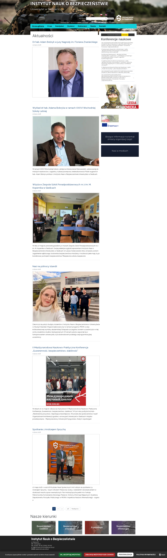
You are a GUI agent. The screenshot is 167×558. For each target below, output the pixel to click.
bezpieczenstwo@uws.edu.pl (45, 547)
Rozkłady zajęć (65, 22)
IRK (102, 22)
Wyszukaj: (82, 18)
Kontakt (111, 22)
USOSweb (85, 22)
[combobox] (96, 18)
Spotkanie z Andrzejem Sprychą (49, 429)
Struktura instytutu (75, 22)
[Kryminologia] (97, 527)
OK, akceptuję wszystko (70, 555)
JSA (99, 22)
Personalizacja (125, 554)
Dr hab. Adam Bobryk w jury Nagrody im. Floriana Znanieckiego (65, 42)
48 (68, 509)
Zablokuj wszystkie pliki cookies (99, 555)
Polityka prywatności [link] (145, 555)
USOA (91, 22)
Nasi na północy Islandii (44, 266)
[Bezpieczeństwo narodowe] (44, 527)
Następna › (75, 509)
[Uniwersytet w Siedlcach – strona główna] (162, 555)
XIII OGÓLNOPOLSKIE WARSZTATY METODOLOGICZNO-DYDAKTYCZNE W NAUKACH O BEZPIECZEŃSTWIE (117, 71)
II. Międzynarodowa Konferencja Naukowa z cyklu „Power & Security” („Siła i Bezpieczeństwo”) (116, 68)
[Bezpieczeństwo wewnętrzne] (70, 527)
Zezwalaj (124, 34)
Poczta (106, 22)
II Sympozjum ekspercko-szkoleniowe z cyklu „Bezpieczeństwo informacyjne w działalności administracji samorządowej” (114, 50)
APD (95, 22)
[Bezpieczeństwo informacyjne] (123, 527)
